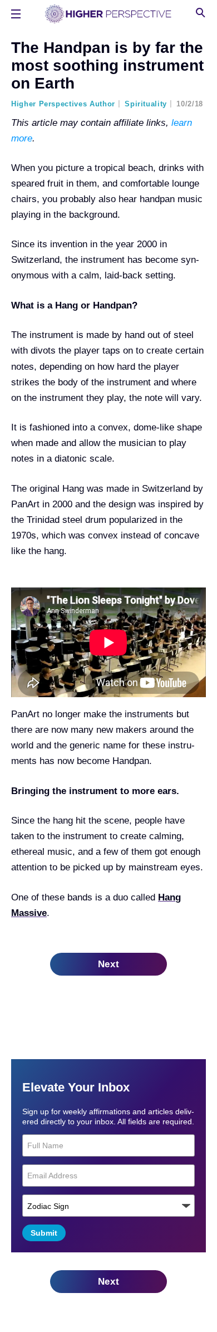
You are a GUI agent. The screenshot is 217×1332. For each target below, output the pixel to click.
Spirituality (146, 104)
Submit (44, 1232)
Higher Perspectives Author (63, 104)
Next (109, 964)
